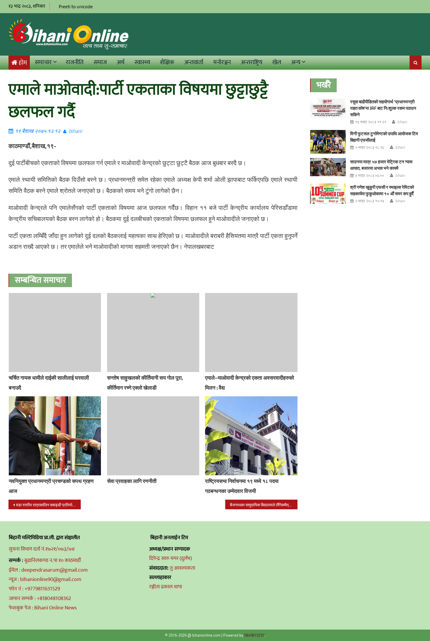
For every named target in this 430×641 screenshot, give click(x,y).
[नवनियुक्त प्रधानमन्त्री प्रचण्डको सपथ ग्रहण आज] (55, 435)
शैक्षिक (167, 62)
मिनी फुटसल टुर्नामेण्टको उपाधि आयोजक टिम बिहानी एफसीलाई (384, 136)
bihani (75, 131)
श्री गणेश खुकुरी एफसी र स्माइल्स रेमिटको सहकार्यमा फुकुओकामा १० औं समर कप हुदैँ (382, 190)
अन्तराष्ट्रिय (251, 62)
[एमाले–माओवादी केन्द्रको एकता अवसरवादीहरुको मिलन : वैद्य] (251, 332)
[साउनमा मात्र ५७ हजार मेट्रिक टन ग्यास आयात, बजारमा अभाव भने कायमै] (328, 167)
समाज (100, 62)
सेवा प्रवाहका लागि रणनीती (131, 481)
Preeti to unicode (76, 6)
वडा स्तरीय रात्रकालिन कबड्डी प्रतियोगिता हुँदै (48, 505)
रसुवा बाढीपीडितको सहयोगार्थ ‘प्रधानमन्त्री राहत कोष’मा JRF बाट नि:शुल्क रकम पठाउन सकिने (383, 108)
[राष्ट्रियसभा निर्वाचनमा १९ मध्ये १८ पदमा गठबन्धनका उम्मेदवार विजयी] (251, 435)
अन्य (295, 62)
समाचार (43, 62)
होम (23, 62)
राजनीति (75, 62)
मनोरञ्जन (222, 62)
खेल (276, 62)
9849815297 (254, 635)
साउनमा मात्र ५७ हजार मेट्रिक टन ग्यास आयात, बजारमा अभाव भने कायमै (381, 165)
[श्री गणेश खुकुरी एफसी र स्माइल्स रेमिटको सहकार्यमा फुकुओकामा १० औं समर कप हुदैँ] (328, 194)
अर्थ (121, 62)
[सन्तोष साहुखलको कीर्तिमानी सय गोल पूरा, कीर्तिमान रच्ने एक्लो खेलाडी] (153, 332)
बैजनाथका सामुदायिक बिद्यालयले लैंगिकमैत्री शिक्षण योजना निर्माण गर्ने (263, 505)
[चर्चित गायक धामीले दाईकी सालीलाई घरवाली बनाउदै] (55, 332)
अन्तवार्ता (193, 62)
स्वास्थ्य (142, 62)
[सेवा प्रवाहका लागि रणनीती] (153, 435)
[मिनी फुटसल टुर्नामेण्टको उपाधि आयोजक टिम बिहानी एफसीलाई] (328, 142)
